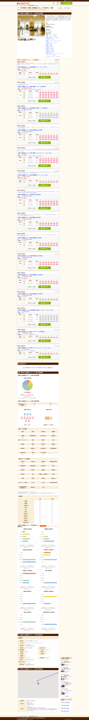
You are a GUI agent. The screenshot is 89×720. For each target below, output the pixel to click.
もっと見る (66, 696)
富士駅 (28, 702)
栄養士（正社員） (49, 43)
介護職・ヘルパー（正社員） (51, 35)
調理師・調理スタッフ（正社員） (52, 37)
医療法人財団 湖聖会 (24, 5)
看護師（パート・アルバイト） (52, 34)
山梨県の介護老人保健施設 (65, 705)
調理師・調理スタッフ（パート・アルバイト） (55, 53)
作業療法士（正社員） (50, 50)
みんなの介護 (19, 719)
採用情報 (25, 719)
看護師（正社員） (49, 45)
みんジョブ (18, 5)
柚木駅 (28, 703)
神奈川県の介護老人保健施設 (65, 702)
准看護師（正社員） (50, 46)
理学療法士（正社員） (50, 48)
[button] (38, 684)
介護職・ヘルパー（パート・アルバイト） (54, 40)
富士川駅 (28, 704)
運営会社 (22, 719)
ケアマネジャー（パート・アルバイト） (53, 56)
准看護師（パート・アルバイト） (52, 42)
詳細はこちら (50, 367)
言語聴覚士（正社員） (50, 51)
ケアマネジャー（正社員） (51, 54)
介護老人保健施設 (29, 647)
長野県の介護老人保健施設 (65, 708)
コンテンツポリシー (30, 719)
